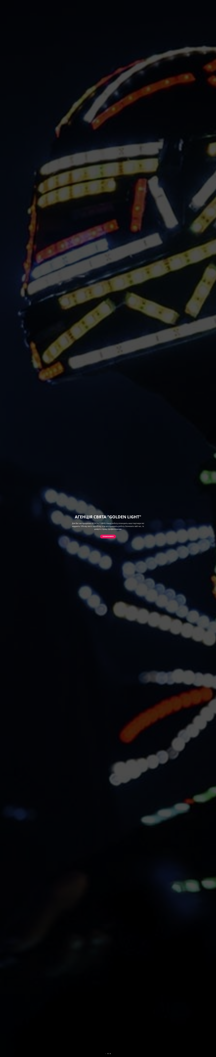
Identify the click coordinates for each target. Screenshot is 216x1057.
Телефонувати (108, 536)
